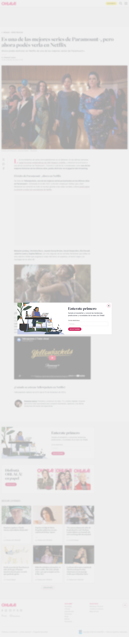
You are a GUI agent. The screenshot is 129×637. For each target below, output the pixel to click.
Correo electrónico (74, 320)
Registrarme (75, 329)
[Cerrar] (109, 306)
